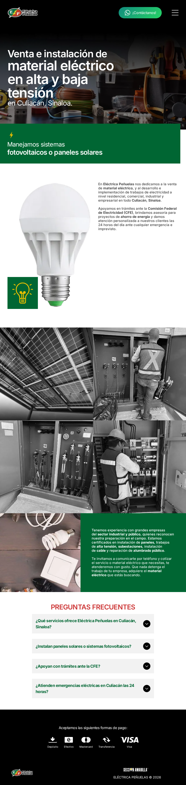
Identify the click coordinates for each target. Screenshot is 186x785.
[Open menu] (175, 12)
